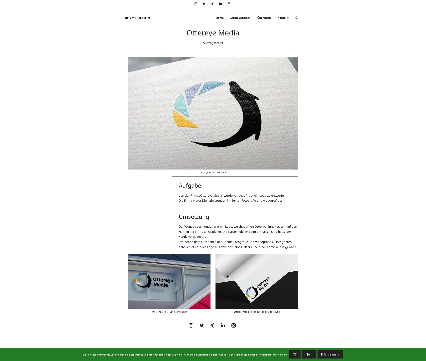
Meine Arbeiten (240, 18)
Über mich (264, 18)
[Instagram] (195, 4)
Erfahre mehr (330, 354)
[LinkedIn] (220, 4)
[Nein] (422, 354)
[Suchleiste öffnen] (296, 18)
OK (295, 354)
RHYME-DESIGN (137, 17)
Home (220, 18)
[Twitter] (204, 4)
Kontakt (283, 18)
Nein (309, 354)
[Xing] (212, 4)
